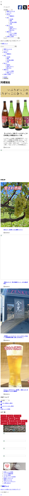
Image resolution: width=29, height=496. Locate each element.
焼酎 (8, 58)
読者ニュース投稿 (8, 472)
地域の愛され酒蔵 (15, 421)
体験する (6, 69)
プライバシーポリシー (9, 481)
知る (5, 55)
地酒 (24, 421)
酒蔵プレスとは (8, 49)
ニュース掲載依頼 (8, 473)
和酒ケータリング (8, 478)
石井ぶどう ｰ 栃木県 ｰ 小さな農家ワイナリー (13, 229)
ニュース (6, 50)
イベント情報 (10, 71)
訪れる (5, 52)
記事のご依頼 (7, 74)
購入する (9, 68)
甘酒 (8, 61)
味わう (5, 63)
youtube (9, 415)
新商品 (8, 64)
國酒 (17, 418)
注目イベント (12, 423)
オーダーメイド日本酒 (9, 476)
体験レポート (10, 72)
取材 (11, 418)
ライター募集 (7, 475)
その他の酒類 (10, 60)
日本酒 (8, 57)
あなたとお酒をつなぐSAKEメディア (10, 489)
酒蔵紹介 (9, 53)
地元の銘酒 (5, 421)
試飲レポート (10, 66)
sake (3, 415)
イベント (17, 415)
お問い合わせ (7, 483)
